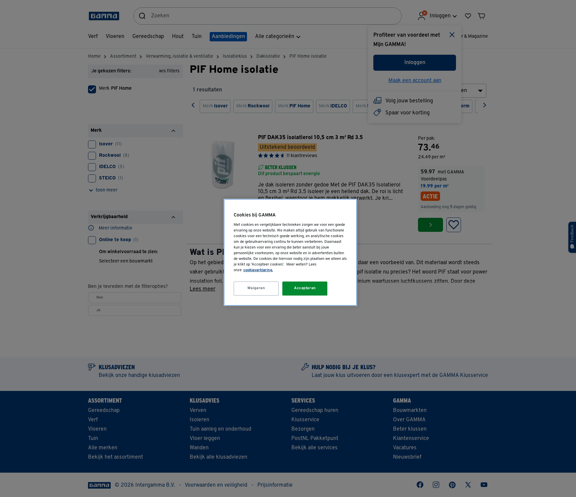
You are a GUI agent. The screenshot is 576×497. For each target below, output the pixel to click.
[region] (290, 252)
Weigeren (256, 288)
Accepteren (305, 288)
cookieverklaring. (258, 270)
